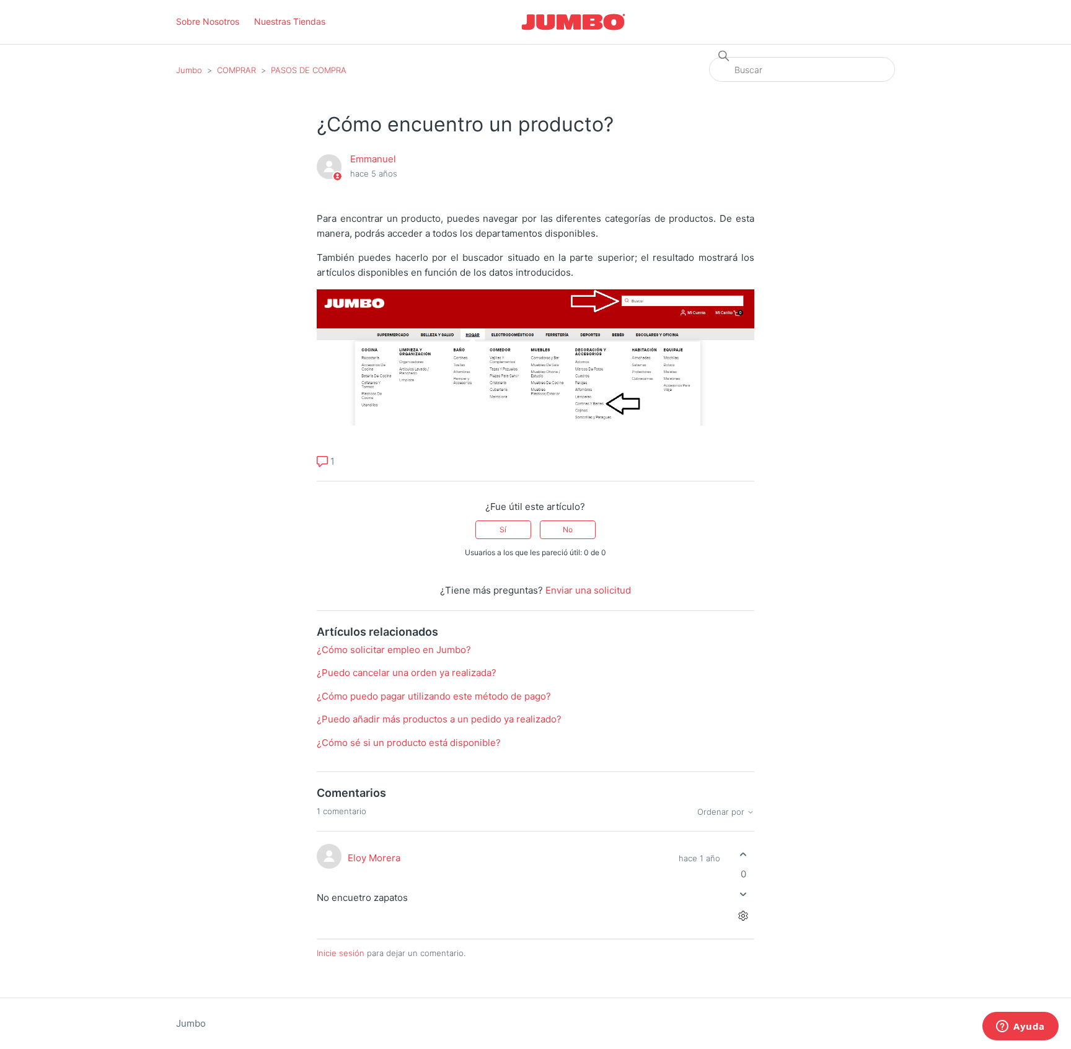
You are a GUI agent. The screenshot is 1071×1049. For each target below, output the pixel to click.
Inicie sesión (340, 953)
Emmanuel (373, 159)
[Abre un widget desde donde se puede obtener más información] (1020, 1027)
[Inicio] (573, 22)
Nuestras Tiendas (289, 21)
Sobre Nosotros (207, 21)
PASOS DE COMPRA (308, 70)
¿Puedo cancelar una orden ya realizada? (406, 672)
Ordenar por (722, 812)
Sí (503, 529)
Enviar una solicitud (588, 590)
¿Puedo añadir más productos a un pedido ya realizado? (439, 719)
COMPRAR (236, 70)
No (568, 529)
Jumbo (189, 70)
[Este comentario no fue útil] (743, 894)
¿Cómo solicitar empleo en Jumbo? (394, 650)
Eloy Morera (374, 858)
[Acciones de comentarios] (743, 915)
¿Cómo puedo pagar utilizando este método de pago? (434, 696)
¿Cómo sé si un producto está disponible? (409, 742)
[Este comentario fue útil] (743, 855)
